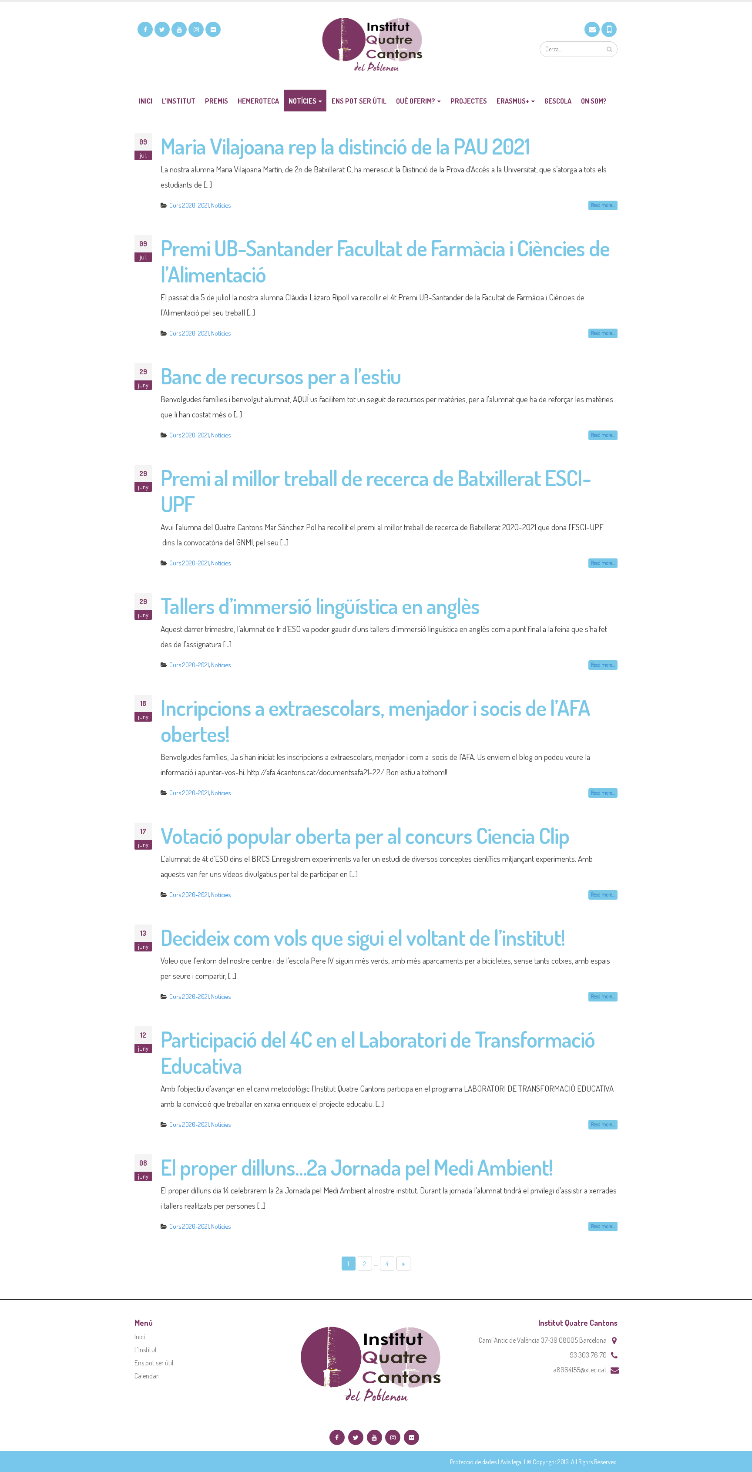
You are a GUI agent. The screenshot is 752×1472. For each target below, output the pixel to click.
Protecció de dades (473, 1461)
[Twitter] (162, 29)
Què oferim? (415, 101)
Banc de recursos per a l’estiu (281, 376)
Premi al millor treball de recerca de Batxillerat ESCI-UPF (376, 491)
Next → (403, 1264)
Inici (145, 101)
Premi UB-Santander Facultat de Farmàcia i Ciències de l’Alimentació (385, 261)
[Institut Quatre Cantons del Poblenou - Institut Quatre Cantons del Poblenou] (376, 46)
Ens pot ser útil (359, 101)
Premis (216, 101)
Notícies (302, 101)
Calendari (147, 1375)
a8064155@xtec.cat (580, 1369)
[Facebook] (145, 29)
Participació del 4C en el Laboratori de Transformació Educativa (378, 1052)
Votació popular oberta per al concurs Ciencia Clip (365, 835)
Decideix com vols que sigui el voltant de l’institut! (363, 937)
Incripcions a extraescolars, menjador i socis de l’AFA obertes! (375, 720)
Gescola (557, 101)
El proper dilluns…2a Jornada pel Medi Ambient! (357, 1167)
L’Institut (178, 101)
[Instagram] (196, 29)
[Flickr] (213, 29)
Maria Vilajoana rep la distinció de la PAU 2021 (345, 146)
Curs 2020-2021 (189, 205)
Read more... (603, 205)
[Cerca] (609, 49)
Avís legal (511, 1461)
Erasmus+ (513, 101)
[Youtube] (179, 29)
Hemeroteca (258, 101)
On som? (594, 101)
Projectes (468, 101)
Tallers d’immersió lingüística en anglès (320, 605)
